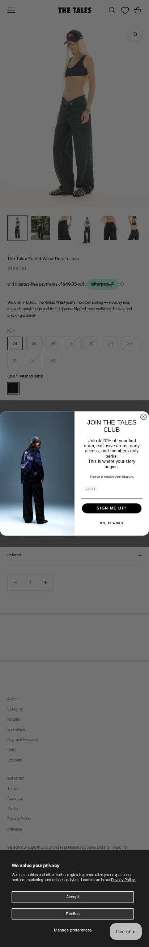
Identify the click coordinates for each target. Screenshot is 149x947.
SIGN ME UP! (112, 508)
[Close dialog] (143, 417)
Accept (72, 896)
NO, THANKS (111, 523)
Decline (73, 913)
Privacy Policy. (123, 879)
